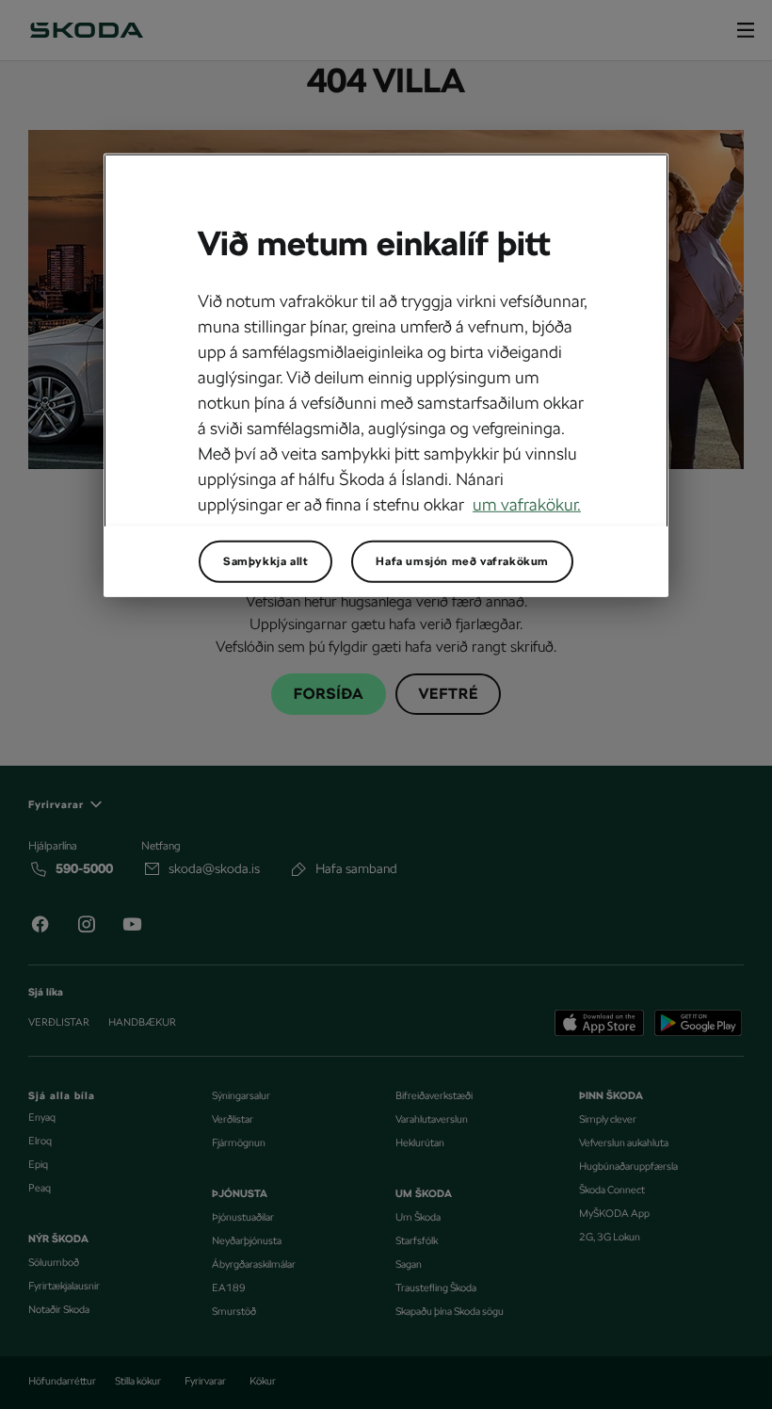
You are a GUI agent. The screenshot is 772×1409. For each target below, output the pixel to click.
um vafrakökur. (527, 504)
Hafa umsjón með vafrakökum (462, 561)
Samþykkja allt (265, 561)
